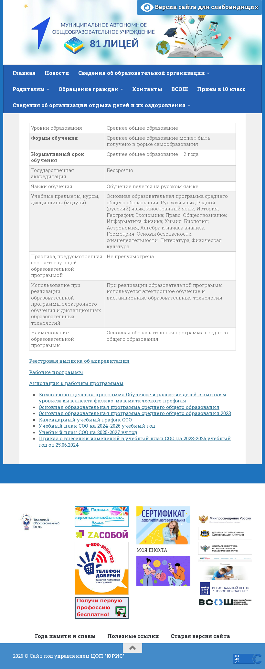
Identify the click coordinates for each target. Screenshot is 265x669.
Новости (57, 72)
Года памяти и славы (65, 636)
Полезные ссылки (133, 636)
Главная (24, 72)
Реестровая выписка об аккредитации (79, 361)
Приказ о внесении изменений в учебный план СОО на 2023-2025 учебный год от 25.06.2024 (135, 441)
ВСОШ (179, 89)
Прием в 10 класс (221, 89)
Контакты (147, 89)
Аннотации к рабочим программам (76, 383)
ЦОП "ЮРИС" (107, 656)
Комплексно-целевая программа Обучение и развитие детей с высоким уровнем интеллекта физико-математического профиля (132, 397)
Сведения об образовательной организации (141, 72)
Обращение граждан (88, 89)
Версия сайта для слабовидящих (206, 7)
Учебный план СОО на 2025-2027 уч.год (88, 432)
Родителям (29, 89)
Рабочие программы (56, 372)
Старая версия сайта (200, 636)
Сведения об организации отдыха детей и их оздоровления (99, 105)
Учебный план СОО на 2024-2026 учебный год (97, 425)
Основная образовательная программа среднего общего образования (129, 407)
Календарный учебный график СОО (85, 419)
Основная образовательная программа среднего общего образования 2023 (135, 413)
